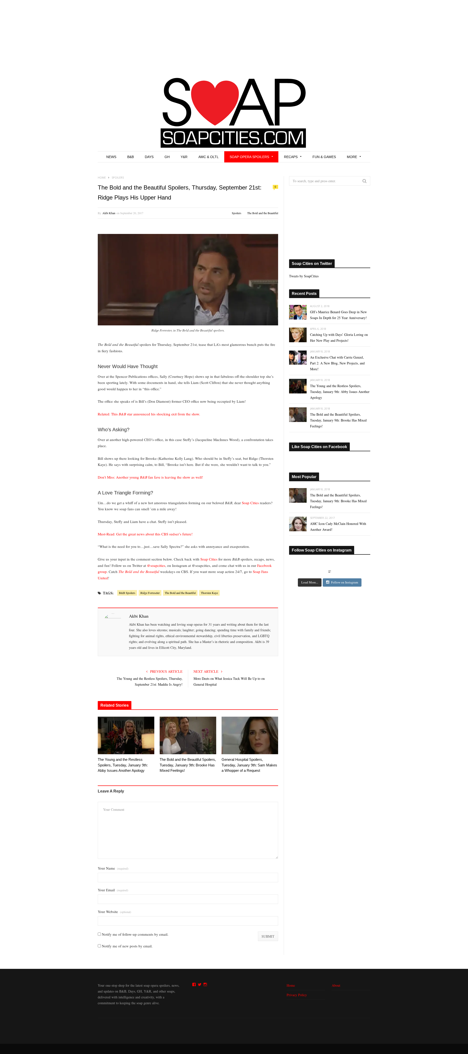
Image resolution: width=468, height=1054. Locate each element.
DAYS (149, 157)
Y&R (184, 157)
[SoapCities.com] (234, 112)
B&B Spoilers (127, 593)
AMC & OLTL (208, 157)
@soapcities (156, 565)
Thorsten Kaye (209, 593)
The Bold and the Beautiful (262, 213)
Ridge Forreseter (150, 593)
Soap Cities (250, 502)
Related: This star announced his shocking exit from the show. (149, 414)
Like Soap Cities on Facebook (319, 447)
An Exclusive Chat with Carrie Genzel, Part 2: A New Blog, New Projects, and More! (337, 363)
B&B (130, 157)
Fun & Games (324, 157)
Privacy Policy (297, 995)
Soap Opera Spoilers (249, 157)
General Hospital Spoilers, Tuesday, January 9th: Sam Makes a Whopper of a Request (249, 765)
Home (291, 985)
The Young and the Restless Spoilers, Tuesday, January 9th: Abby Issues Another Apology (123, 765)
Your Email (113, 890)
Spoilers (236, 213)
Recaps (291, 157)
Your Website (114, 911)
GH (167, 157)
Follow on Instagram (344, 582)
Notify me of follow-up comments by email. (135, 934)
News (111, 157)
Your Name (113, 868)
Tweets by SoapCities (304, 276)
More (352, 157)
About (336, 985)
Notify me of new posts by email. (127, 946)
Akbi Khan (108, 213)
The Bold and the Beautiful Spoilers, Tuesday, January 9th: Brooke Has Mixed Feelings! (188, 765)
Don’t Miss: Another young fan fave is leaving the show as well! (150, 477)
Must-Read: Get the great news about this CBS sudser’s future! (145, 534)
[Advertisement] (234, 36)
